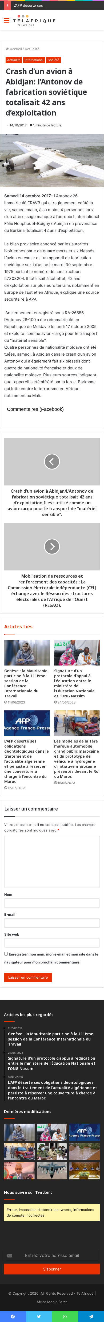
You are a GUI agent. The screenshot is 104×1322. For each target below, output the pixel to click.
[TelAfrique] (34, 20)
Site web (11, 934)
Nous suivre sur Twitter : (28, 1192)
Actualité (32, 49)
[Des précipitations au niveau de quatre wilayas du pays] (84, 1151)
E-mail (9, 914)
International (34, 60)
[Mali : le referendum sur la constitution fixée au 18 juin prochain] (52, 1151)
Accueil (15, 49)
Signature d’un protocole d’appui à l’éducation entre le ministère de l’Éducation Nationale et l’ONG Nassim (74, 683)
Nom (8, 894)
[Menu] (6, 22)
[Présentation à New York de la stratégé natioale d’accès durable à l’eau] (19, 1170)
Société (53, 60)
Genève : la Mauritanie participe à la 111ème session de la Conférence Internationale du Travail (25, 683)
